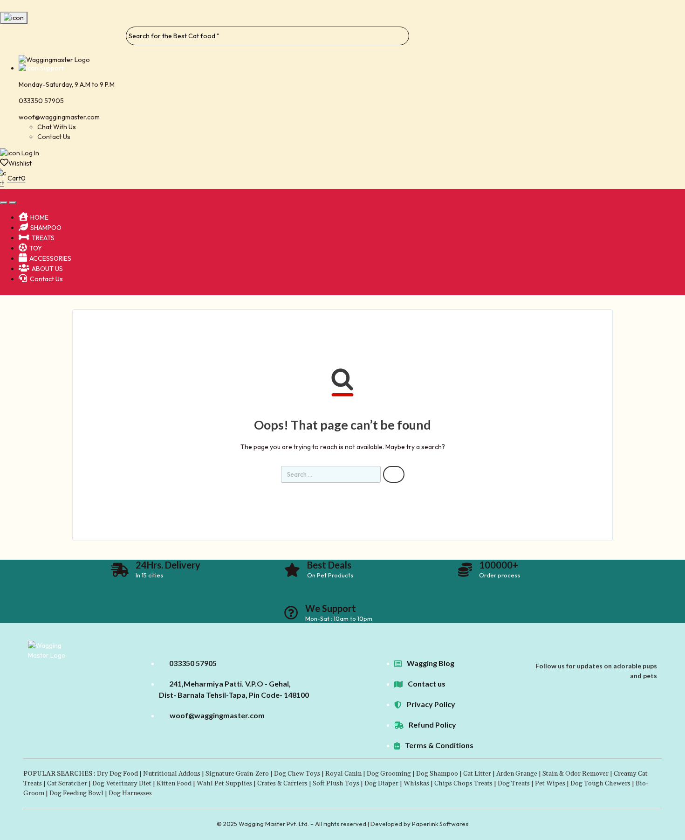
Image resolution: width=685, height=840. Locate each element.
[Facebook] (638, 655)
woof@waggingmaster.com (59, 117)
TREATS (43, 238)
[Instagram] (653, 655)
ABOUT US (47, 268)
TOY (35, 248)
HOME (39, 217)
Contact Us (53, 136)
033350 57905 (41, 101)
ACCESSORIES (50, 258)
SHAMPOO (46, 227)
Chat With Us (56, 127)
